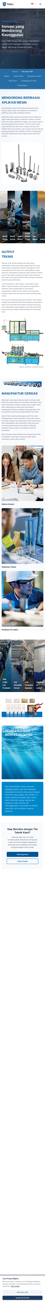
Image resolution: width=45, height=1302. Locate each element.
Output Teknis (18, 76)
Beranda (15, 71)
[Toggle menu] (40, 4)
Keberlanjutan (22, 85)
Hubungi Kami (22, 854)
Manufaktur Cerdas (34, 76)
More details (15, 1286)
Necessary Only (22, 1292)
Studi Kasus (13, 81)
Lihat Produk (22, 861)
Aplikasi (6, 76)
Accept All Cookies (22, 1298)
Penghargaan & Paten (28, 81)
